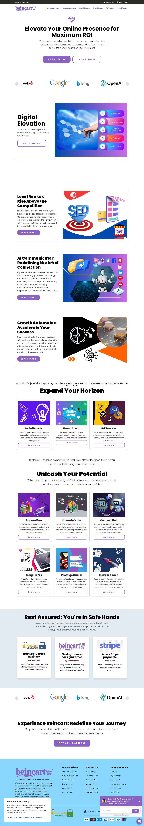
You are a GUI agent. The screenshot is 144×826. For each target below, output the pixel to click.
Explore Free (91, 771)
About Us (113, 771)
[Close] (48, 799)
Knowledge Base (116, 780)
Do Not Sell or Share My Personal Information (24, 818)
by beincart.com (72, 660)
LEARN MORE (87, 59)
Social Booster (84, 8)
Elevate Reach (92, 792)
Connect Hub (91, 780)
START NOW (56, 59)
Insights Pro (91, 784)
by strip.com (110, 660)
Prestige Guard (92, 788)
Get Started (31, 143)
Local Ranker (122, 8)
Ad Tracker (110, 8)
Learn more (34, 445)
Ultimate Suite (92, 776)
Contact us (114, 792)
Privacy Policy (115, 788)
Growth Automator (69, 8)
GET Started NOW (72, 743)
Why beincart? (116, 776)
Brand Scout (98, 8)
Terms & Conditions (118, 784)
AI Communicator (53, 8)
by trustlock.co (34, 660)
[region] (27, 810)
